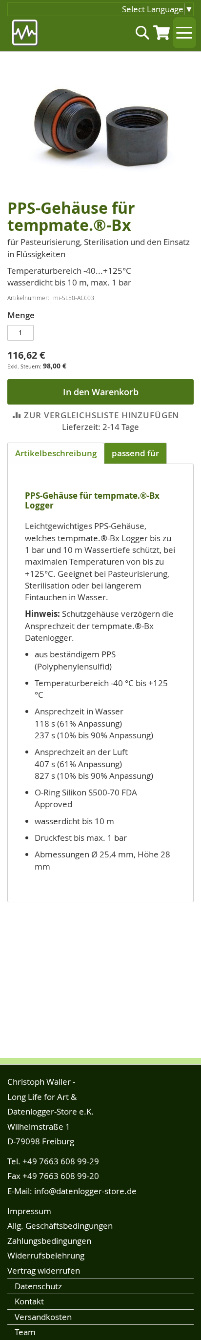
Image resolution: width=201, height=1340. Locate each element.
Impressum (29, 1211)
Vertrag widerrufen (43, 1270)
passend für (135, 453)
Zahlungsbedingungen (49, 1240)
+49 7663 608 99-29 (60, 1161)
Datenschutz (38, 1286)
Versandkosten (43, 1316)
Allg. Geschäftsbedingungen (60, 1225)
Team (25, 1332)
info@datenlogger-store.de (85, 1191)
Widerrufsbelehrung (45, 1255)
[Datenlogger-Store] (25, 33)
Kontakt (29, 1301)
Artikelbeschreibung (56, 453)
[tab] (55, 453)
